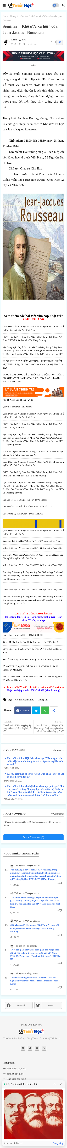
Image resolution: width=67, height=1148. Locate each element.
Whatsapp (45, 710)
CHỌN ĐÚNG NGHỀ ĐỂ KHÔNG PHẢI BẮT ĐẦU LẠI (28, 506)
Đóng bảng (58, 1143)
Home (5, 16)
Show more (58, 750)
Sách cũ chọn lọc (15, 1073)
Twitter (36, 710)
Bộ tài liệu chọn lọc (16, 1068)
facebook (21, 1005)
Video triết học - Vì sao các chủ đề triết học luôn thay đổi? (32, 548)
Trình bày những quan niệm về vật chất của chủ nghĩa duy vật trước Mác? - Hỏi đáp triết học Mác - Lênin (34, 980)
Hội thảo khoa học (24, 699)
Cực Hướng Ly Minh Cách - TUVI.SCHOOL (23, 513)
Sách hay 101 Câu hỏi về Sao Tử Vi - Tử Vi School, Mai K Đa (31, 541)
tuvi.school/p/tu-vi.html (52, 687)
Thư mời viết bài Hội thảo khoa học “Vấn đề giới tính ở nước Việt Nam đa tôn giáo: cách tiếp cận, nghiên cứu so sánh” (36, 761)
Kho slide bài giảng (16, 1079)
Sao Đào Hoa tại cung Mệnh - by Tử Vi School (25, 499)
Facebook (24, 710)
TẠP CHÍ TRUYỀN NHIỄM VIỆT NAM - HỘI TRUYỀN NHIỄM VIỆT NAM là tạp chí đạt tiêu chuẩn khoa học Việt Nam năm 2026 (33, 364)
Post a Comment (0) (33, 837)
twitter (50, 1005)
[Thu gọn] (54, 1084)
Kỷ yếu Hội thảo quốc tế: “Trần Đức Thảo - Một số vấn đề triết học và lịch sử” (36, 775)
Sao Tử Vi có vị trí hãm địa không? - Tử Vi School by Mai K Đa (33, 659)
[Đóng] (60, 1084)
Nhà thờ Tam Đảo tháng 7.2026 (18, 399)
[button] (63, 5)
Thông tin (14, 16)
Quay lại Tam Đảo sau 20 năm (17, 406)
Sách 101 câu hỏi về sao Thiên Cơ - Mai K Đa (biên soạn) (30, 642)
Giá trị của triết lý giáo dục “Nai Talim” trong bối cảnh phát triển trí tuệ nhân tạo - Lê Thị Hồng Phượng (34, 928)
